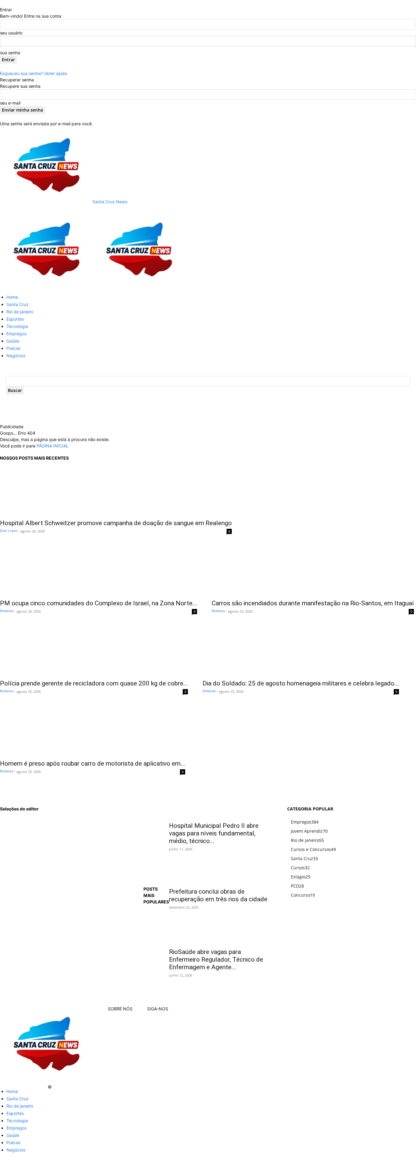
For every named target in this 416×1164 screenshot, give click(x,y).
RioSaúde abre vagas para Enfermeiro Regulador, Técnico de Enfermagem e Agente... (216, 959)
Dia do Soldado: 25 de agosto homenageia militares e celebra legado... (301, 683)
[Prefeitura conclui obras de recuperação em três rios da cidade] (220, 874)
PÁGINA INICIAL (53, 445)
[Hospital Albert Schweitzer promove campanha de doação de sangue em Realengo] (116, 491)
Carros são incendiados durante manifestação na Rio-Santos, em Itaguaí (313, 603)
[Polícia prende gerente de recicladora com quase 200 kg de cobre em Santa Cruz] (94, 651)
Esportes (15, 319)
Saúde (12, 341)
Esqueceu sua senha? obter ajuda (33, 73)
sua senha (10, 52)
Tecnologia (17, 326)
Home (12, 297)
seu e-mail (10, 102)
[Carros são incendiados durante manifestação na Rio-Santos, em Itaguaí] (313, 571)
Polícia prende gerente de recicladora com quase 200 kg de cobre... (94, 683)
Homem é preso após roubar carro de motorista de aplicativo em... (92, 763)
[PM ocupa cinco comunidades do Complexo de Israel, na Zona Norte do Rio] (98, 571)
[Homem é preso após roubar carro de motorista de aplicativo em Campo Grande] (92, 731)
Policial (13, 348)
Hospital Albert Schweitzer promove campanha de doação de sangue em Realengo (116, 523)
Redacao (6, 610)
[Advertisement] (134, 414)
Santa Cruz (17, 304)
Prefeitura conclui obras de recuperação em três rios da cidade (218, 895)
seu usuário (11, 32)
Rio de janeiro (19, 311)
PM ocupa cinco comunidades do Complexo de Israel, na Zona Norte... (98, 603)
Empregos (16, 333)
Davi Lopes (8, 530)
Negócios (15, 355)
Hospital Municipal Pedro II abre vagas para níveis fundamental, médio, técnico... (214, 833)
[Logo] (46, 286)
